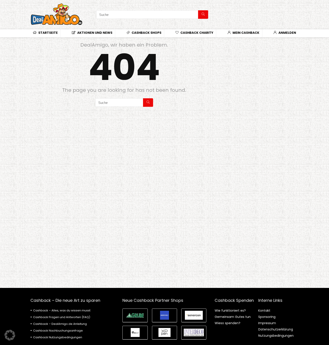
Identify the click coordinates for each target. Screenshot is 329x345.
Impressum (267, 323)
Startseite (48, 32)
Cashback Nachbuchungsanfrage (58, 330)
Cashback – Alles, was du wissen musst (61, 310)
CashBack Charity (196, 32)
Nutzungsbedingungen (276, 335)
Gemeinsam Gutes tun (233, 317)
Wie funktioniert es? (230, 310)
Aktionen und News (94, 32)
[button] (10, 335)
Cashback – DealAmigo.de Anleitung (60, 324)
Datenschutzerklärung (275, 329)
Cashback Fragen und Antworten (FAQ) (61, 317)
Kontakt (264, 310)
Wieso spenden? (227, 323)
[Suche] (203, 14)
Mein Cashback (245, 32)
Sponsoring (267, 317)
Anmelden (287, 32)
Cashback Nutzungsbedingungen (57, 337)
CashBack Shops (146, 32)
